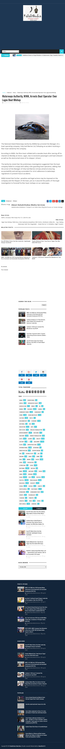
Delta (31, 418)
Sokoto (40, 486)
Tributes (31, 498)
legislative (31, 462)
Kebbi (38, 456)
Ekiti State (22, 429)
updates (21, 501)
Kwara (29, 459)
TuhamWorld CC (41, 746)
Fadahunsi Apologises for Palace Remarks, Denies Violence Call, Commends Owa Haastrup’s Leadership (36, 321)
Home (4, 92)
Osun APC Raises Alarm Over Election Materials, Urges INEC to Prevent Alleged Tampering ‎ (36, 342)
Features (11, 55)
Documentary (23, 421)
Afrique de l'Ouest (33, 403)
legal (20, 462)
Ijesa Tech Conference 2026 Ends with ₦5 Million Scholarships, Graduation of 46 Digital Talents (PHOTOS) (35, 619)
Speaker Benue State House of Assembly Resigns (36, 726)
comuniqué (38, 412)
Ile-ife (20, 444)
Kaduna (21, 456)
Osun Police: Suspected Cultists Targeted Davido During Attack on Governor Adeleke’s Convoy (36, 335)
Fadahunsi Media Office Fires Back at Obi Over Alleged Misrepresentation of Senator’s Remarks (36, 683)
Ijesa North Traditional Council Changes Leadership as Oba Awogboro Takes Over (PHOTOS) (36, 599)
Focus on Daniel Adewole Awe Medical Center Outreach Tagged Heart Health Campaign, (35, 698)
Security (32, 483)
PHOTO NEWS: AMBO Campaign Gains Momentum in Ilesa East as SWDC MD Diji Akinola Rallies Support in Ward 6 (36, 630)
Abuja (20, 400)
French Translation (35, 435)
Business (30, 409)
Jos (38, 453)
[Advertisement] (32, 36)
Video (30, 501)
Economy (34, 421)
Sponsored (22, 492)
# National (8, 201)
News (14, 92)
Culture (21, 418)
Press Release (33, 480)
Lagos (37, 459)
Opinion (30, 474)
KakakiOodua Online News (15, 746)
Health (38, 438)
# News (15, 201)
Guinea (30, 438)
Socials (31, 486)
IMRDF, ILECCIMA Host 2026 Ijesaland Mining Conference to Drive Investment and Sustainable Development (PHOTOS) (15, 258)
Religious (22, 483)
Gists (20, 438)
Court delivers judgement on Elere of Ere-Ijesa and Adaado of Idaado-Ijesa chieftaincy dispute (35, 712)
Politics (21, 480)
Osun (20, 477)
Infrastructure (32, 444)
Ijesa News (36, 441)
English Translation (36, 429)
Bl (39, 406)
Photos (38, 477)
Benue (33, 406)
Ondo (20, 474)
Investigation (23, 450)
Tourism (21, 498)
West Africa (22, 503)
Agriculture (22, 406)
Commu (40, 409)
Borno (21, 409)
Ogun (40, 471)
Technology (31, 495)
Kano (30, 456)
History (21, 441)
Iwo (20, 453)
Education (22, 426)
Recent (25, 508)
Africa (21, 403)
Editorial (22, 424)
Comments (39, 508)
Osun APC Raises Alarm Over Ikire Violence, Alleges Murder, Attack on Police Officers (35, 512)
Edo (30, 424)
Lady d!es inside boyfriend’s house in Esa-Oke (35, 704)
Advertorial (31, 400)
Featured (36, 432)
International (23, 447)
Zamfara (34, 503)
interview (36, 447)
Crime (20, 415)
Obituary (31, 471)
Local (31, 465)
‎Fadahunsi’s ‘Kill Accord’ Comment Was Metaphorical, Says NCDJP (46, 258)
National (9, 92)
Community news (24, 412)
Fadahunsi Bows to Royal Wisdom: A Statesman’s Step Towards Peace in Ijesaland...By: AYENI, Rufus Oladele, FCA (35, 522)
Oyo (30, 477)
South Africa (23, 489)
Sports (21, 495)
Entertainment (23, 432)
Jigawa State (29, 453)
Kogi (20, 459)
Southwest (34, 489)
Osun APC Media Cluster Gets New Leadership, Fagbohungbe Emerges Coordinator (15, 241)
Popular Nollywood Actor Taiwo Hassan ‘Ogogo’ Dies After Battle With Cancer (46, 241)
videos (39, 501)
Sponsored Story (35, 492)
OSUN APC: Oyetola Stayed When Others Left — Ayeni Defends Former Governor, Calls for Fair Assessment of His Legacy (36, 552)
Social (21, 486)
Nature (33, 468)
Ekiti (32, 426)
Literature (22, 465)
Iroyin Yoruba (36, 450)
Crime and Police (32, 415)
